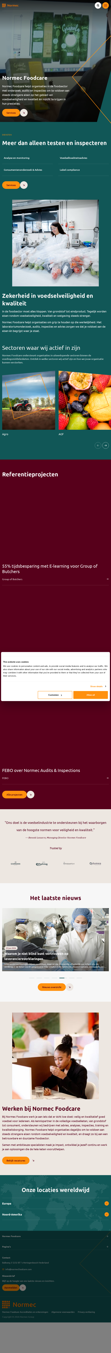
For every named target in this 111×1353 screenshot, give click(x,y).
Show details (96, 686)
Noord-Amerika (12, 1214)
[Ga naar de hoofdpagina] (10, 5)
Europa (6, 1203)
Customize (53, 695)
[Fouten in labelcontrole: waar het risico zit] (55, 939)
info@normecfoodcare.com (18, 1269)
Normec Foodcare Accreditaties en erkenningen (25, 1312)
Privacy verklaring (86, 1312)
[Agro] (28, 403)
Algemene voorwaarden (63, 1312)
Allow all (90, 695)
